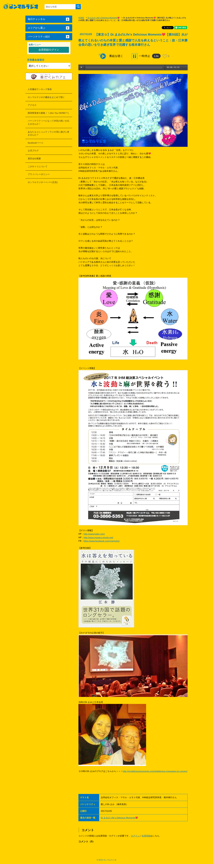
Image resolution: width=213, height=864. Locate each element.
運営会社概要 (34, 158)
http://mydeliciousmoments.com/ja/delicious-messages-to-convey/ (155, 771)
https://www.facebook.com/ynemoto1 (101, 541)
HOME (81, 18)
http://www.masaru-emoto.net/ (98, 537)
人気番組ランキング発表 (40, 89)
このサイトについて (37, 166)
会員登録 (146, 836)
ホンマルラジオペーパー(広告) (43, 182)
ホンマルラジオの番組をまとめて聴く (46, 97)
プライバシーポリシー (39, 174)
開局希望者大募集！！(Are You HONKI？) (48, 113)
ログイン (135, 836)
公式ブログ (33, 150)
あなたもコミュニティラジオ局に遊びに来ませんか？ (48, 133)
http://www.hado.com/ (94, 534)
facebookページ (35, 143)
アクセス (32, 105)
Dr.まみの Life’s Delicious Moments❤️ (104, 18)
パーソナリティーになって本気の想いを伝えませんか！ (48, 122)
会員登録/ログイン (49, 49)
